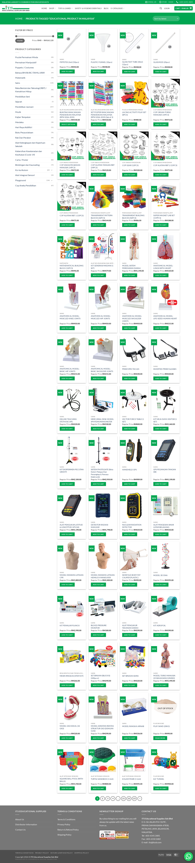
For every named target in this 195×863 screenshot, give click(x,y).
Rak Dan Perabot (23, 137)
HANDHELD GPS (129, 469)
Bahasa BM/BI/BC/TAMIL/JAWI (30, 72)
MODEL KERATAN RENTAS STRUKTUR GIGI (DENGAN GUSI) (102, 728)
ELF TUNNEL (158, 779)
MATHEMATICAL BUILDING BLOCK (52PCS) (71, 266)
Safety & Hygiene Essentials (88, 8)
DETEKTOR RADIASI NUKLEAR (99, 526)
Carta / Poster (21, 160)
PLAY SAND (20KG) (161, 726)
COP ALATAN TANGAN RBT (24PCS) (102, 166)
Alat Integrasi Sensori (25, 175)
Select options (68, 124)
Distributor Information (26, 824)
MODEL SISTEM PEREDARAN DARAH (131, 266)
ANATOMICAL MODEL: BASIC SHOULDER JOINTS (102, 370)
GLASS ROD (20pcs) (161, 62)
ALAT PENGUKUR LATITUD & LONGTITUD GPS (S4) (71, 526)
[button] (161, 8)
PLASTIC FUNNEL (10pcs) (101, 62)
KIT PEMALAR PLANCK (70, 625)
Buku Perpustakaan (24, 132)
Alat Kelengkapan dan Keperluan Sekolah (30, 144)
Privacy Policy (63, 824)
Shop (51, 8)
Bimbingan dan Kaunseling (27, 165)
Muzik (18, 112)
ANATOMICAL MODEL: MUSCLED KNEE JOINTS (70, 317)
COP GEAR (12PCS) (130, 165)
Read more (160, 738)
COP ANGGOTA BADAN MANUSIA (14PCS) (70, 166)
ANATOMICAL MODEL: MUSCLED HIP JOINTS (101, 317)
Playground (20, 180)
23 (134, 798)
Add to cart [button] (67, 71)
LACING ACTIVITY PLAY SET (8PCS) (134, 113)
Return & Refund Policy (68, 829)
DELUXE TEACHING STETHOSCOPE (68, 420)
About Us (19, 819)
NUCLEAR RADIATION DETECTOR (131, 526)
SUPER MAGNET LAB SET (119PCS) (164, 216)
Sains (17, 83)
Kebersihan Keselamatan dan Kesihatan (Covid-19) (28, 153)
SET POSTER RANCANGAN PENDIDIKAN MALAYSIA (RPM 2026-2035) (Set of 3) (102, 114)
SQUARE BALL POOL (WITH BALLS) (71, 780)
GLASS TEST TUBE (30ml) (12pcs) (132, 63)
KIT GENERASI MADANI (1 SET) (102, 266)
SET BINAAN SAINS (130, 676)
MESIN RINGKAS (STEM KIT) (71, 676)
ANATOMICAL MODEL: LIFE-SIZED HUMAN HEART (165, 317)
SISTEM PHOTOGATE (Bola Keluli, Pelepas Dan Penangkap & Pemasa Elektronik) (102, 473)
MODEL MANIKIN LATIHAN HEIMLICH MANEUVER (103, 576)
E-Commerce (32, 859)
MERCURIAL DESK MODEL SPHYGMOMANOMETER (102, 420)
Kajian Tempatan (23, 117)
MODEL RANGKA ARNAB (133, 726)
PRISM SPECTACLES (130, 369)
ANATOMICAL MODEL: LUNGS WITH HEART (163, 266)
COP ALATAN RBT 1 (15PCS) (72, 215)
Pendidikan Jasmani (24, 107)
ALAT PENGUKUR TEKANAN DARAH (130, 626)
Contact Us (20, 829)
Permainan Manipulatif (25, 62)
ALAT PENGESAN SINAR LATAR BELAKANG (163, 526)
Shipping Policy (64, 834)
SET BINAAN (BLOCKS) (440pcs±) (100, 676)
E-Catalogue (117, 8)
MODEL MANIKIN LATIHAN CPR (71, 576)
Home (44, 8)
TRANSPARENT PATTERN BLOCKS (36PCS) (101, 216)
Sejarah (18, 101)
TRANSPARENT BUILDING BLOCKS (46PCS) (133, 216)
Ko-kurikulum (21, 170)
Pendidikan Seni (22, 96)
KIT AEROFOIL (159, 625)
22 (129, 798)
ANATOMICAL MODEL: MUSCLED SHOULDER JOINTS (132, 318)
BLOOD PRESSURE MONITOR (99, 626)
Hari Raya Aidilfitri (23, 127)
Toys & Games (64, 8)
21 (123, 798)
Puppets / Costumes (24, 67)
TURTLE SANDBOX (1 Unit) (102, 779)
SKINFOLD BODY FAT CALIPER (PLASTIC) (131, 576)
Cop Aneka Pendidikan (25, 185)
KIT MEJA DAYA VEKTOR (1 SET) (165, 420)
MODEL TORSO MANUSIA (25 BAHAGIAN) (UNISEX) (164, 676)
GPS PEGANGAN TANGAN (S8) (164, 470)
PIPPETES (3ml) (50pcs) (69, 62)
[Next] (140, 798)
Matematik (20, 77)
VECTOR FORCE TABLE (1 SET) (133, 420)
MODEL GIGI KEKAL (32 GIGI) (70, 727)
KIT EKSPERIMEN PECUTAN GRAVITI (72, 470)
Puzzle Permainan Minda (26, 57)
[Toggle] (51, 170)
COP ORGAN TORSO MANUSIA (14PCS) (162, 113)
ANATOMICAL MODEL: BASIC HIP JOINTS (69, 370)
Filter (20, 41)
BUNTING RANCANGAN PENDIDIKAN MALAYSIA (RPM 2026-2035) (70, 114)
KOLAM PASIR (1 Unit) (131, 779)
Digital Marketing (48, 859)
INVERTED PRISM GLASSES (164, 369)
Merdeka (19, 122)
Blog (106, 8)
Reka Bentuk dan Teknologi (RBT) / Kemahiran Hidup (31, 90)
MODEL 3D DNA (160, 575)
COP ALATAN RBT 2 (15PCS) (165, 165)
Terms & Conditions (66, 819)
